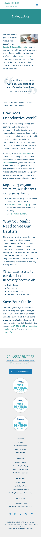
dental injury (25, 56)
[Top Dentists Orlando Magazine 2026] (20, 416)
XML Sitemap (18, 524)
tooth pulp (15, 130)
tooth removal (25, 153)
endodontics (8, 38)
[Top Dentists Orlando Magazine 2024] (20, 379)
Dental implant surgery (17, 214)
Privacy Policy (28, 524)
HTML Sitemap (8, 524)
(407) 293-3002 (18, 326)
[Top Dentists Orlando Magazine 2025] (20, 397)
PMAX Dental (29, 528)
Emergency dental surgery (18, 205)
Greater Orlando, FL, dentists (15, 47)
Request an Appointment (20, 371)
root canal (7, 163)
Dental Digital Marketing (15, 528)
